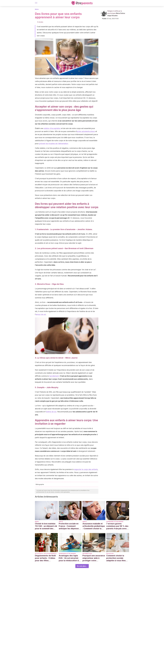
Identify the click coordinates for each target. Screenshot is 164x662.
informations (87, 553)
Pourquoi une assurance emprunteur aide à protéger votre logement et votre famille (93, 558)
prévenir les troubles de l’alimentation (53, 144)
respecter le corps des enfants (86, 469)
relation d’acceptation (52, 128)
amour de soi (41, 314)
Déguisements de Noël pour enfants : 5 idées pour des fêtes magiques (45, 558)
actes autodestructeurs (86, 131)
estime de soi (51, 412)
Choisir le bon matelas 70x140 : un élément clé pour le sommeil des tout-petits (46, 526)
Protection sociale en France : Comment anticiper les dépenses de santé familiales (69, 526)
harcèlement (54, 376)
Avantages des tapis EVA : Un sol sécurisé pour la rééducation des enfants (70, 558)
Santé (61, 521)
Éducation (110, 553)
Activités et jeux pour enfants (45, 553)
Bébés (37, 9)
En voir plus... (82, 566)
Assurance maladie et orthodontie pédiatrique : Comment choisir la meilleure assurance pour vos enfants (93, 526)
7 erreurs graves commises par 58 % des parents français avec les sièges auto (117, 526)
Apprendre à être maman (114, 521)
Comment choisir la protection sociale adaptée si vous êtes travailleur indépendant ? (117, 558)
